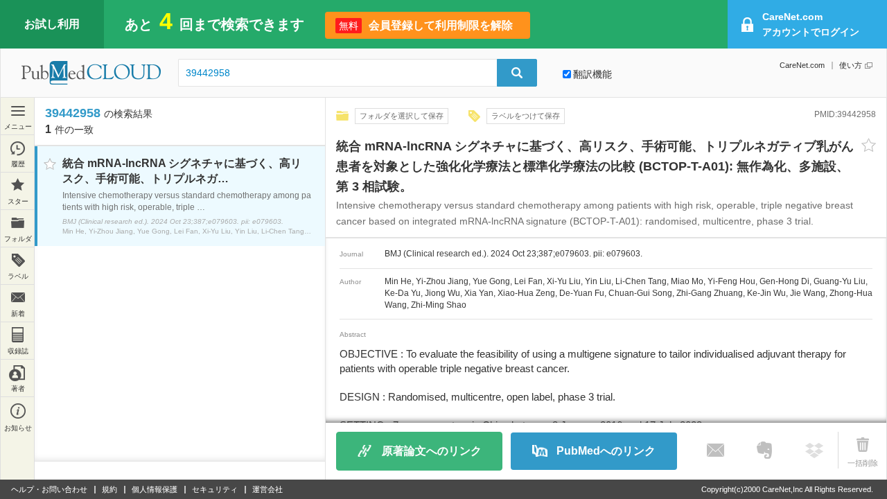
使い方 (850, 65)
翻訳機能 (592, 74)
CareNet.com (802, 65)
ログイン (810, 24)
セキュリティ (215, 489)
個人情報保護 (154, 489)
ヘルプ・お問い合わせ (49, 489)
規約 (109, 489)
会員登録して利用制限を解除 (426, 25)
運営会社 (267, 489)
